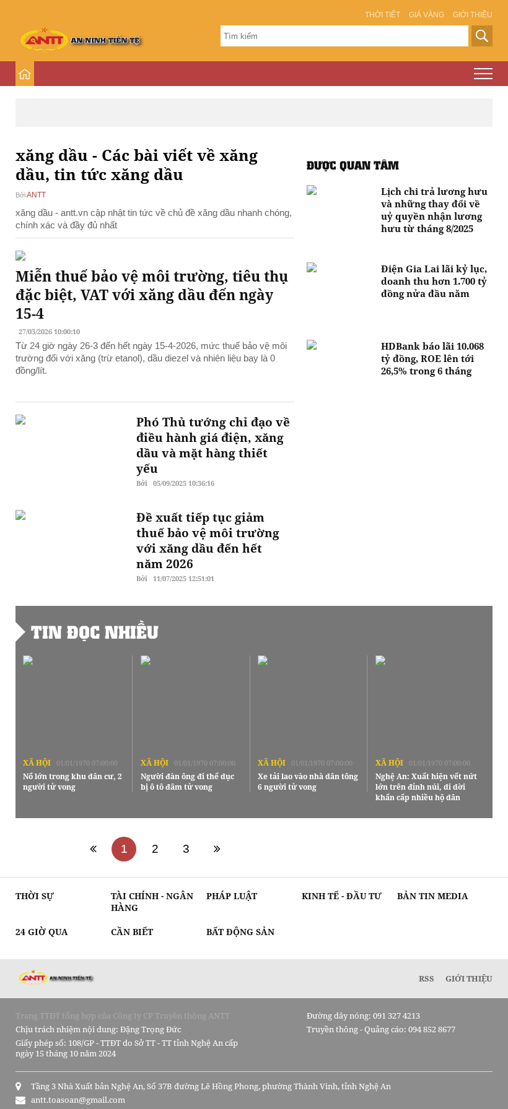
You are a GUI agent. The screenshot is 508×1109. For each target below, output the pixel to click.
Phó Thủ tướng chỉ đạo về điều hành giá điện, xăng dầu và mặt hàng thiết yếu (213, 445)
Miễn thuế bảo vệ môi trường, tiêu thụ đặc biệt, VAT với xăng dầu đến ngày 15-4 (151, 294)
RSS (426, 978)
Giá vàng (426, 15)
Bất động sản (240, 932)
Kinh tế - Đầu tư (342, 896)
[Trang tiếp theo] (216, 849)
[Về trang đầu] (93, 849)
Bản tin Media (432, 896)
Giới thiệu (473, 15)
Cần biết (132, 932)
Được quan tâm (353, 165)
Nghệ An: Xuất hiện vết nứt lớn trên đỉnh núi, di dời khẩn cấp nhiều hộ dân (426, 787)
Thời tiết (382, 15)
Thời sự (34, 896)
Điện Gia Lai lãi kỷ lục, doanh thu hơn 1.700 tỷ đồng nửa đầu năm (434, 281)
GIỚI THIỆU (469, 978)
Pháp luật (231, 896)
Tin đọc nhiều (95, 632)
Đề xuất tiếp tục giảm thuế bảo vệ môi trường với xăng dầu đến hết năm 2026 (207, 540)
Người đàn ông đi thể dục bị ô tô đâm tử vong (187, 781)
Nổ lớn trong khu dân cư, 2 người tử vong (72, 781)
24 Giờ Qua (41, 932)
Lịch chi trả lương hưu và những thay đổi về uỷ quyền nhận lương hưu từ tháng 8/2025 (434, 210)
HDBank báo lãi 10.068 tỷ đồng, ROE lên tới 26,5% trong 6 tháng (432, 358)
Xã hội (37, 762)
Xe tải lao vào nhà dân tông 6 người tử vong (308, 781)
